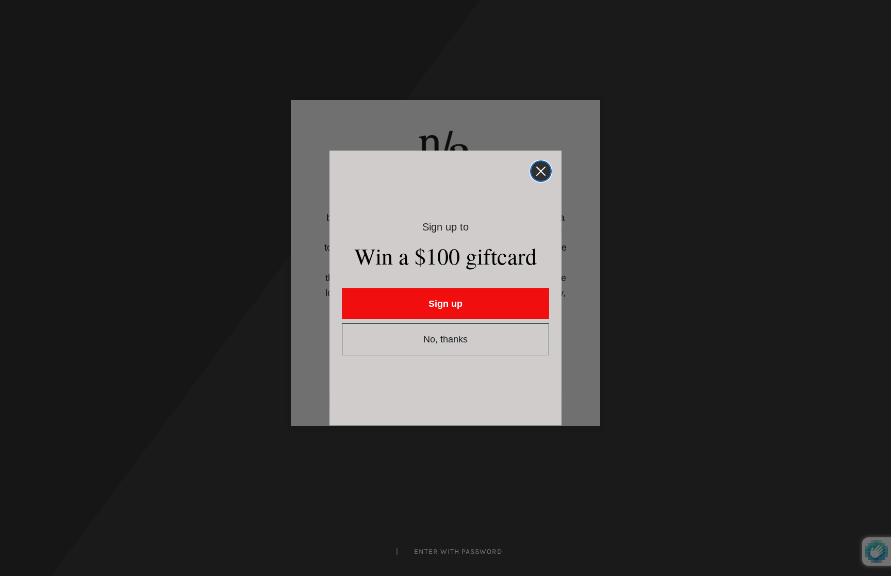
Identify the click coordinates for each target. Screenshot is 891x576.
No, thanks (445, 339)
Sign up (445, 304)
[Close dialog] (541, 171)
